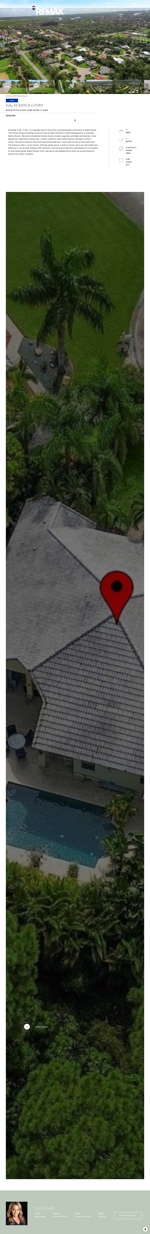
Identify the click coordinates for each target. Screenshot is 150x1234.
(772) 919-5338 (60, 1216)
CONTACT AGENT (127, 1215)
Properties (75, 10)
